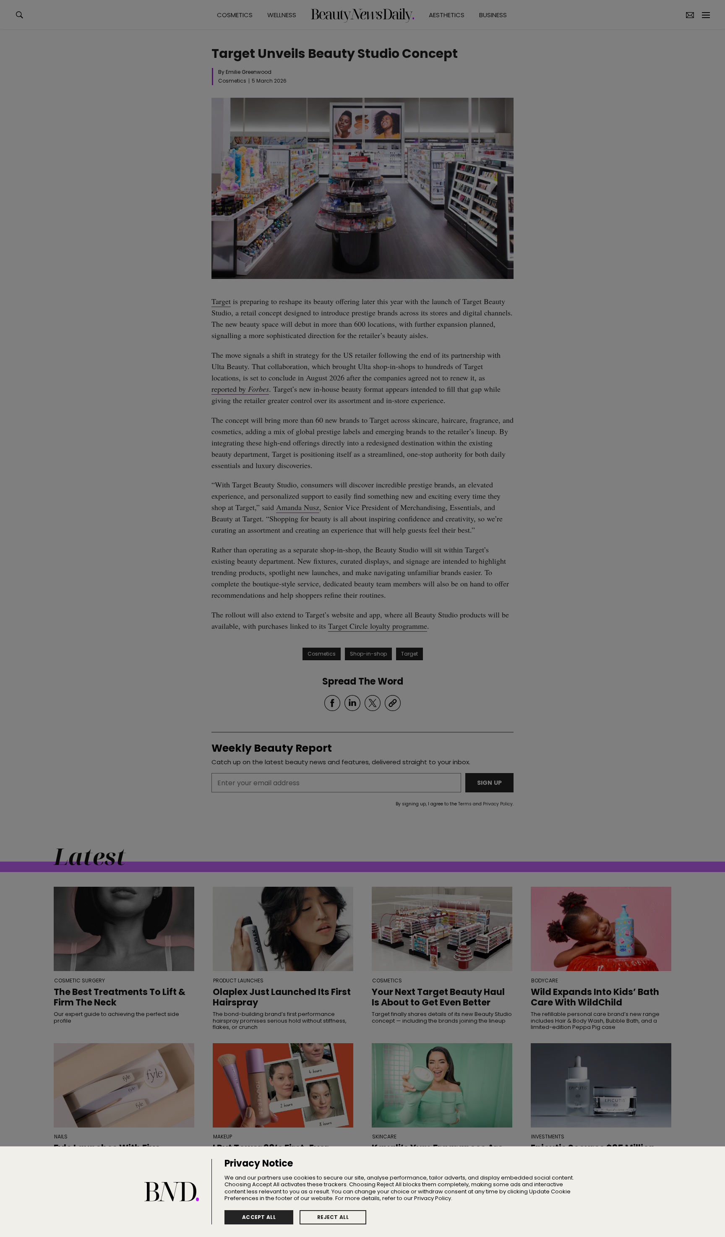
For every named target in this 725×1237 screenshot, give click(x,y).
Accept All (259, 1217)
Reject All (333, 1217)
